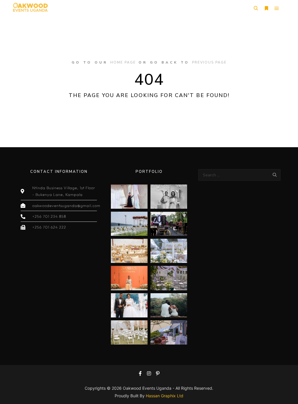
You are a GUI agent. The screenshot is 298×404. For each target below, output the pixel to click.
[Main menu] (277, 8)
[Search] (256, 8)
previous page (209, 62)
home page (123, 62)
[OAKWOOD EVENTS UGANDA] (30, 8)
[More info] (266, 8)
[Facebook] (140, 373)
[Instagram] (149, 373)
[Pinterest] (158, 373)
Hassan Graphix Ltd (164, 395)
